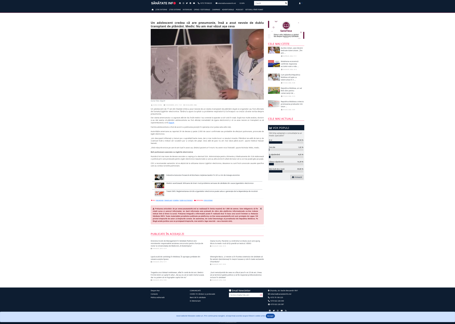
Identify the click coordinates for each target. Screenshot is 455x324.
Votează (298, 177)
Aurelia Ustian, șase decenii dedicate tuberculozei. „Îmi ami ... (292, 50)
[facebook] (270, 310)
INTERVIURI (187, 9)
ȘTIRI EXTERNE (175, 9)
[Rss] (286, 310)
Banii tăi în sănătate (198, 297)
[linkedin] (277, 310)
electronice (188, 200)
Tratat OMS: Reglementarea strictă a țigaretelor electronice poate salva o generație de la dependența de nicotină (211, 191)
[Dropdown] (300, 3)
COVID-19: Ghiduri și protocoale (202, 294)
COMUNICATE (195, 290)
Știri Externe (208, 200)
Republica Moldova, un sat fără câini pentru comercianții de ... (291, 90)
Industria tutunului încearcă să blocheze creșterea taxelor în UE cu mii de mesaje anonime (203, 175)
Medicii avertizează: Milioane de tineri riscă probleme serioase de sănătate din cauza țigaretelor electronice (209, 183)
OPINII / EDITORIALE (202, 9)
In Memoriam (195, 301)
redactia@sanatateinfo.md (280, 294)
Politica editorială (157, 297)
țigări (181, 200)
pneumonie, (160, 200)
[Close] (261, 208)
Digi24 (171, 122)
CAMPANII (216, 9)
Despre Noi (155, 290)
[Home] (153, 9)
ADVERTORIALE (228, 9)
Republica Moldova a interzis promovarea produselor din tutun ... (292, 104)
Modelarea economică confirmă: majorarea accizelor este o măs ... (290, 63)
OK (261, 295)
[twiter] (274, 310)
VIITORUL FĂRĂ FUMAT (254, 9)
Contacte (154, 294)
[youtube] (282, 310)
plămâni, (176, 200)
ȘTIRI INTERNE (161, 9)
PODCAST (239, 9)
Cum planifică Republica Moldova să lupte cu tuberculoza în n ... (290, 77)
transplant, (168, 200)
